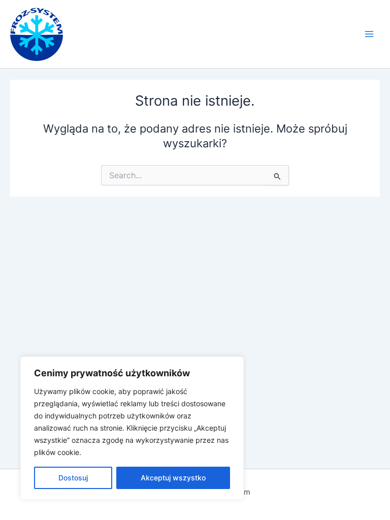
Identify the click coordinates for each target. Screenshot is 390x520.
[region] (132, 428)
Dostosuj (73, 477)
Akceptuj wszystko (173, 477)
